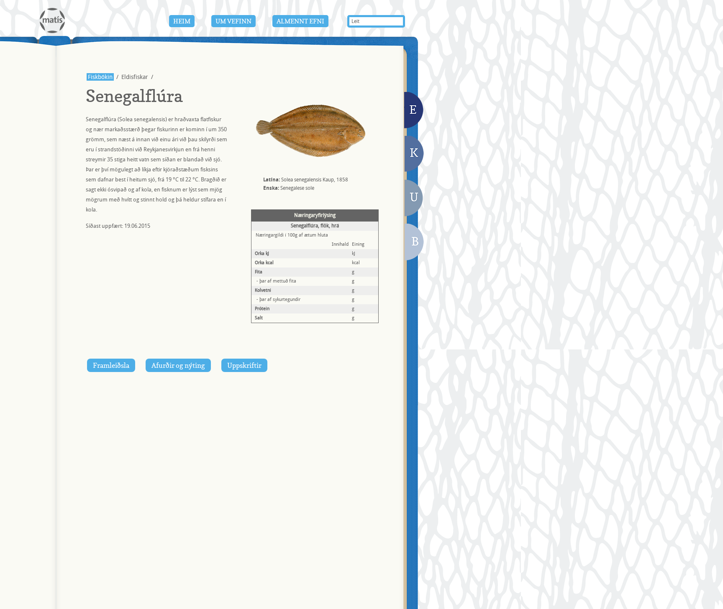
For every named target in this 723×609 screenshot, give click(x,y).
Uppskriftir (244, 365)
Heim (181, 21)
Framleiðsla (111, 365)
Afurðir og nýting (178, 365)
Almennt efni (300, 21)
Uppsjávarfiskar (413, 199)
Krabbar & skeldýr (414, 154)
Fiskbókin (100, 77)
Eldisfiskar (414, 111)
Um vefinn (233, 21)
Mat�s (52, 20)
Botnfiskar (415, 243)
